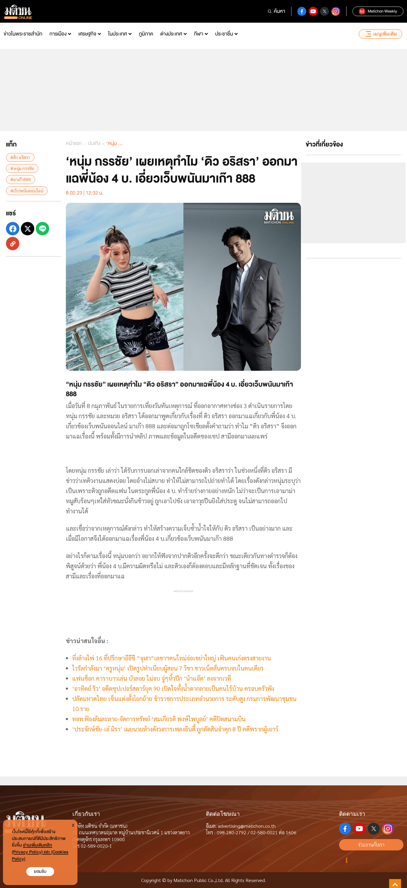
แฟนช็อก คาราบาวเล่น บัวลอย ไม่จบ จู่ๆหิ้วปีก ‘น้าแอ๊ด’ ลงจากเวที (151, 678)
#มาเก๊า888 (20, 179)
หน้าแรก (74, 143)
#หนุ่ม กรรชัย (22, 168)
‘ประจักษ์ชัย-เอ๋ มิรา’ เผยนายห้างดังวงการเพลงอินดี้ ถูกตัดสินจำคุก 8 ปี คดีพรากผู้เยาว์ (175, 729)
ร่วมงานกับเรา (371, 844)
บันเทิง (94, 143)
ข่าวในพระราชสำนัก (23, 34)
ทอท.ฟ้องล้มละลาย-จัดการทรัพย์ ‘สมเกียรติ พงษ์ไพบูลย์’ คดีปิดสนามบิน (159, 719)
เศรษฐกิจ (87, 34)
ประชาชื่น (224, 34)
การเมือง (57, 34)
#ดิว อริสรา (20, 157)
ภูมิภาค (146, 34)
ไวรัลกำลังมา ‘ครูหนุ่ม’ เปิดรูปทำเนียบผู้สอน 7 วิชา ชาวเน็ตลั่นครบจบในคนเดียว (167, 668)
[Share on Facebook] (12, 228)
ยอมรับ (40, 871)
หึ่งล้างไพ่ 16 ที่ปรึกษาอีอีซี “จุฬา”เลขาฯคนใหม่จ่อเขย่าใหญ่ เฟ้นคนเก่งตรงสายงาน (171, 658)
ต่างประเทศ (171, 34)
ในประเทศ (117, 34)
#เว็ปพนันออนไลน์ (26, 190)
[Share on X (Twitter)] (27, 228)
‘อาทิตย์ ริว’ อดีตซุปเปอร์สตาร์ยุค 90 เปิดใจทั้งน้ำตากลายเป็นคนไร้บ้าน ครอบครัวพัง (173, 688)
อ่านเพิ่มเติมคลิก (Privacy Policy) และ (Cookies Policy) (40, 852)
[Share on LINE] (42, 228)
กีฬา (198, 34)
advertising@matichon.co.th (247, 826)
